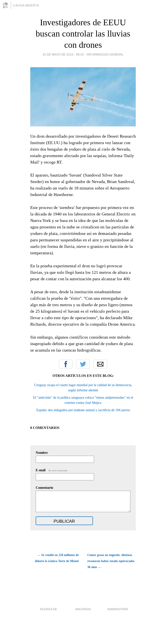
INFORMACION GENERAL (105, 54)
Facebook (66, 364)
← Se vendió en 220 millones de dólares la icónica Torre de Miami (57, 558)
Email (100, 364)
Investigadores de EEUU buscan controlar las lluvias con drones (83, 34)
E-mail (52, 470)
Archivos (83, 609)
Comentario (44, 487)
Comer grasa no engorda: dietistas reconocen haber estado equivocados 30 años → (110, 561)
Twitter (83, 364)
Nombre (42, 452)
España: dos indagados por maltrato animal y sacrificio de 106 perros (83, 410)
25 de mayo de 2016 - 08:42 (63, 54)
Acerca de (48, 609)
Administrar (117, 609)
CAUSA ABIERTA (26, 5)
